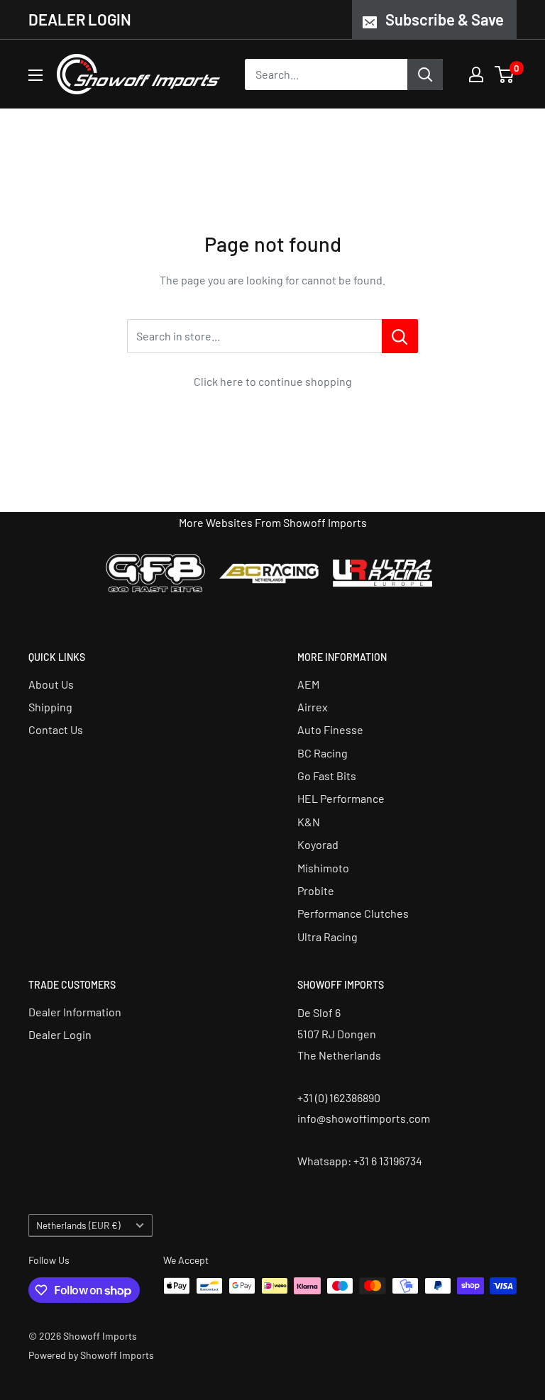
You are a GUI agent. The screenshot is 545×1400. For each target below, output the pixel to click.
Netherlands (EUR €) (78, 1225)
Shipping (50, 706)
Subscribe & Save (444, 19)
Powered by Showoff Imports (91, 1355)
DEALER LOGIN (79, 19)
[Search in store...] (400, 336)
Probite (315, 890)
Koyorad (317, 844)
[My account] (476, 74)
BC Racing (322, 753)
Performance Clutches (353, 913)
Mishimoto (323, 867)
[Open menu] (35, 75)
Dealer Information (74, 1011)
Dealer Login (60, 1034)
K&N (308, 821)
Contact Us (55, 729)
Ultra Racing (327, 936)
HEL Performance (341, 798)
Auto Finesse (330, 729)
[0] (505, 74)
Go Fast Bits (326, 775)
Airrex (312, 706)
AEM (308, 684)
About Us (51, 684)
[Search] (425, 74)
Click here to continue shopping (273, 381)
